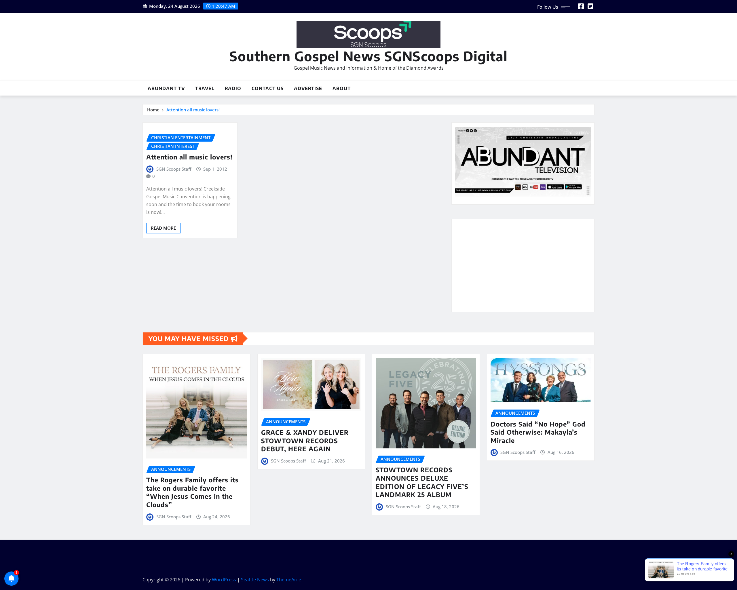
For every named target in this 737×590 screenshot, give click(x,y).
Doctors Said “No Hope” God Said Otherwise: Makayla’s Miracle (538, 432)
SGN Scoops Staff (173, 169)
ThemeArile (288, 579)
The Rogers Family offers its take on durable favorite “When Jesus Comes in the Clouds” (192, 492)
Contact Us (268, 88)
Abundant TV (166, 88)
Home (153, 110)
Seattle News (255, 579)
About (342, 88)
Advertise (308, 88)
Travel (204, 88)
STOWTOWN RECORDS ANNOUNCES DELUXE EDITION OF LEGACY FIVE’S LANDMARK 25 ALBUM (422, 482)
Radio (233, 88)
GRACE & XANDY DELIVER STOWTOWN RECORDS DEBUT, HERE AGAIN (305, 440)
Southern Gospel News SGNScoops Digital (368, 56)
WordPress (224, 579)
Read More (163, 228)
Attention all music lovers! (193, 110)
